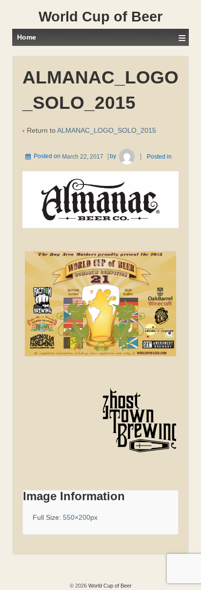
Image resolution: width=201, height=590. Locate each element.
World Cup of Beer (100, 16)
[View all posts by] (127, 156)
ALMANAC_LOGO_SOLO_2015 (106, 130)
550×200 (76, 517)
